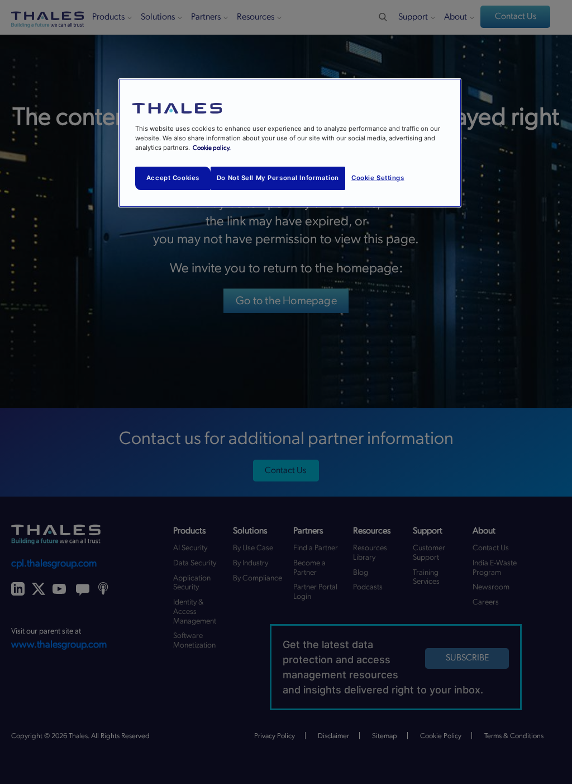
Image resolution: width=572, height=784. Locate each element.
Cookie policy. (212, 148)
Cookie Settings (377, 178)
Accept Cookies (172, 178)
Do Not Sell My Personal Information (278, 178)
